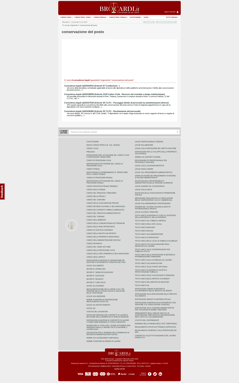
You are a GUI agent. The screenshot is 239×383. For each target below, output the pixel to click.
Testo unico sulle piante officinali (151, 267)
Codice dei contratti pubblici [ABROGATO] (105, 210)
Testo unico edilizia (144, 231)
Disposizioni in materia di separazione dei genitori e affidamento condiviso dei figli (106, 261)
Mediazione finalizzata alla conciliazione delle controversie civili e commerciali (154, 199)
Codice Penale (100, 17)
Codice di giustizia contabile (100, 230)
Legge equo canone (144, 169)
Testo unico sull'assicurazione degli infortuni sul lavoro (152, 245)
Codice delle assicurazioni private (103, 203)
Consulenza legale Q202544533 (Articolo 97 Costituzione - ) (92, 86)
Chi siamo (140, 366)
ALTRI (146, 17)
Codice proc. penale (117, 17)
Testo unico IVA (142, 285)
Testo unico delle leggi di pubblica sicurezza (156, 241)
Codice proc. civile (82, 17)
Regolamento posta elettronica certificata (155, 327)
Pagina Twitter (155, 373)
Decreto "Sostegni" (96, 276)
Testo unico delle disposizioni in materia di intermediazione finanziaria (155, 256)
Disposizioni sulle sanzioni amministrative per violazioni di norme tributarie (154, 309)
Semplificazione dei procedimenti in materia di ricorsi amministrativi (155, 177)
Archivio (148, 366)
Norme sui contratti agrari (147, 157)
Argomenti (74, 25)
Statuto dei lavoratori (97, 312)
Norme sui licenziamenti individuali (103, 338)
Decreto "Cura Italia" (96, 282)
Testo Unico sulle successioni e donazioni (154, 275)
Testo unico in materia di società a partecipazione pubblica (151, 271)
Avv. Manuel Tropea (127, 361)
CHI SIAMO (149, 22)
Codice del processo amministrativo (103, 213)
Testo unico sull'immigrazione (149, 234)
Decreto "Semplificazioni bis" (100, 272)
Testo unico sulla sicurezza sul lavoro (153, 260)
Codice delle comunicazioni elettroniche (106, 223)
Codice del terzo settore (99, 247)
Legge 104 (91, 308)
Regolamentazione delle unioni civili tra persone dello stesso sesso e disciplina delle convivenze (106, 291)
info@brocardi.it (105, 366)
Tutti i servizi (171, 17)
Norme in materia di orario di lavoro (103, 341)
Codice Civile (65, 17)
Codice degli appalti (96, 257)
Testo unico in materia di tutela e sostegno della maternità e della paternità (155, 216)
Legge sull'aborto (95, 266)
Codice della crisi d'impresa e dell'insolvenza (108, 254)
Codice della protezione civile (101, 250)
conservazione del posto (88, 25)
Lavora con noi (119, 369)
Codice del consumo (96, 200)
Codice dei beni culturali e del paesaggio (106, 206)
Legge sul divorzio (95, 286)
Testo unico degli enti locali (148, 224)
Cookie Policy (131, 366)
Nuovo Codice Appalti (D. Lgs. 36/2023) (103, 145)
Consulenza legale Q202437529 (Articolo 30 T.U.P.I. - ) (116, 103)
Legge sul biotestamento (98, 305)
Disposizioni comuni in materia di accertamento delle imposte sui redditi (153, 290)
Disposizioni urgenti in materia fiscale (153, 299)
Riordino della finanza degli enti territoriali (156, 324)
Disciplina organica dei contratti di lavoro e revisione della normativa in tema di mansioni (108, 316)
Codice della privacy (96, 196)
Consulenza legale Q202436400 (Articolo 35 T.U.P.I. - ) (102, 111)
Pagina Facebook (149, 373)
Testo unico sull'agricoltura (148, 263)
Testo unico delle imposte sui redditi (152, 279)
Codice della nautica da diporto (101, 233)
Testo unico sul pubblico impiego (150, 221)
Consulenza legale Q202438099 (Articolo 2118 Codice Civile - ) (114, 94)
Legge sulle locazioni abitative (149, 166)
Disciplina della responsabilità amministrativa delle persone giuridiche (154, 182)
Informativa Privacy (118, 366)
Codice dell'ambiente (96, 220)
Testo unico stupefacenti (147, 237)
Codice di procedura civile (99, 160)
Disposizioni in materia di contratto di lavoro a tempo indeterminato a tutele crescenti (108, 321)
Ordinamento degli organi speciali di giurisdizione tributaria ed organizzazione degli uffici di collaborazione (155, 315)
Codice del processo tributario (101, 193)
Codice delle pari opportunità (101, 227)
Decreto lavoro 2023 (96, 269)
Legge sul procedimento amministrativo (153, 172)
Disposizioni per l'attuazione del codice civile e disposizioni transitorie (108, 156)
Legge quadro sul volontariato (150, 186)
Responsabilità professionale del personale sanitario (151, 161)
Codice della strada (96, 190)
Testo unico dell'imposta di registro (152, 282)
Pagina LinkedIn (160, 373)
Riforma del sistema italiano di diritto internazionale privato (153, 208)
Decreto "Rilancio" (95, 279)
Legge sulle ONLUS (143, 190)
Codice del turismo (95, 217)
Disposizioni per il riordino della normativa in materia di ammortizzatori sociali (108, 333)
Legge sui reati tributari (146, 212)
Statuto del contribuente (147, 320)
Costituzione (135, 17)
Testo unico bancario (145, 227)
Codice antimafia (94, 243)
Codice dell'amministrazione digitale (104, 240)
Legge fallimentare (144, 145)
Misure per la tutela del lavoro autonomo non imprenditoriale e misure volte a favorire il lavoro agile (108, 327)
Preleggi (91, 152)
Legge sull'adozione (96, 296)
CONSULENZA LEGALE (166, 22)
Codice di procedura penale (99, 178)
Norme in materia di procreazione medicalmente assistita (102, 301)
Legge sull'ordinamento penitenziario (152, 203)
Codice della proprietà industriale (103, 237)
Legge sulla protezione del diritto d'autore (155, 148)
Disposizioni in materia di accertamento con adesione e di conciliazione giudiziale (155, 304)
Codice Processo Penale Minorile (102, 186)
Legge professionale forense (149, 142)
